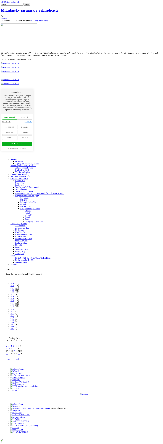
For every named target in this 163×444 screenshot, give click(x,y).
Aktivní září (24, 198)
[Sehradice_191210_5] (10, 84)
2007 (12, 324)
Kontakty (14, 264)
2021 (12, 294)
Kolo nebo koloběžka (28, 202)
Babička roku (20, 181)
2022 (12, 292)
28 (19, 354)
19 (14, 351)
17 (9, 351)
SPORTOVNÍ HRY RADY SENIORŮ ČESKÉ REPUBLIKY (39, 194)
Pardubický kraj (21, 243)
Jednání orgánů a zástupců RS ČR (23, 166)
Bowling (28, 211)
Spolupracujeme (21, 262)
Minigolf (28, 215)
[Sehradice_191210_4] (10, 80)
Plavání (23, 204)
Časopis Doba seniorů (19, 174)
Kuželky (28, 213)
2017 (12, 303)
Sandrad (4, 18)
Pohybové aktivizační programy (27, 196)
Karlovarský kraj (21, 230)
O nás (13, 256)
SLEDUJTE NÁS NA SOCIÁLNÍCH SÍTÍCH (33, 258)
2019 (12, 299)
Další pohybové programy (30, 209)
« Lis (8, 359)
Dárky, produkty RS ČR (24, 260)
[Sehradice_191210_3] (10, 72)
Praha (17, 247)
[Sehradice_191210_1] (10, 67)
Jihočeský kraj (20, 226)
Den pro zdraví (25, 206)
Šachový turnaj (21, 189)
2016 (12, 305)
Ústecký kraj (20, 251)
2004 (12, 329)
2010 (12, 318)
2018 (12, 301)
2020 (12, 296)
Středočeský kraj (21, 249)
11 (12, 348)
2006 (12, 326)
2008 (12, 322)
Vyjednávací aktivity (23, 172)
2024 (12, 288)
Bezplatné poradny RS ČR (21, 176)
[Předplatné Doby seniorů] (30, 408)
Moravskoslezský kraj (23, 239)
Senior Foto (19, 183)
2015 (12, 307)
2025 (12, 286)
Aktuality (34, 20)
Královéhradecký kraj (23, 234)
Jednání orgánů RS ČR (24, 168)
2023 (12, 290)
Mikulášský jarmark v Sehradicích (29, 10)
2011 (12, 316)
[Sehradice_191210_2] (10, 63)
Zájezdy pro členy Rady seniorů (27, 164)
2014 (12, 309)
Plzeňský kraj (20, 245)
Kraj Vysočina (20, 232)
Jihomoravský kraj (22, 228)
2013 (12, 311)
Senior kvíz (19, 185)
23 (7, 354)
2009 (12, 320)
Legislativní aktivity (22, 170)
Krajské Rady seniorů (19, 224)
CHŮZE (23, 200)
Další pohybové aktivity (34, 221)
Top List (14, 390)
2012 (12, 314)
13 (17, 348)
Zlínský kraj (43, 20)
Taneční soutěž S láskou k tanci (27, 187)
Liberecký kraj (20, 236)
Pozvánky (19, 161)
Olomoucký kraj (21, 241)
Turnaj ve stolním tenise (24, 191)
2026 (12, 284)
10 (9, 348)
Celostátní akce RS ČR (19, 179)
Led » (18, 359)
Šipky (27, 219)
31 (9, 356)
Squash (27, 217)
